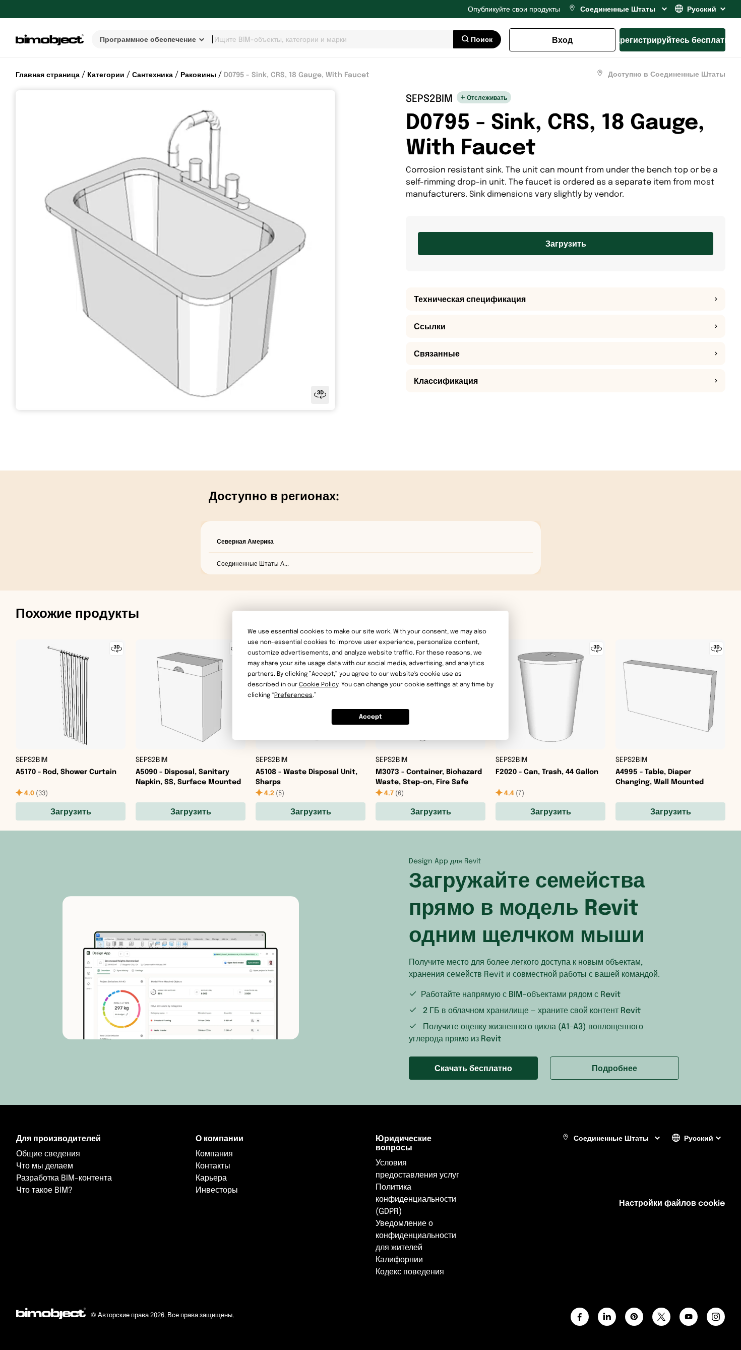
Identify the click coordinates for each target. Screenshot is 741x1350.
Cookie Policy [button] (318, 684)
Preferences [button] (293, 694)
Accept (370, 716)
